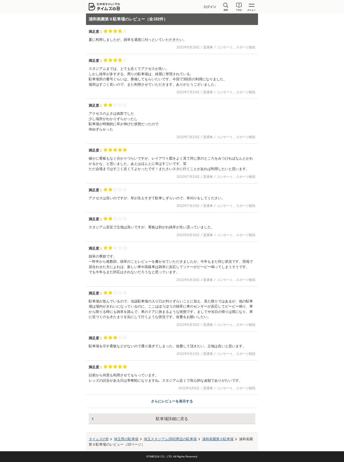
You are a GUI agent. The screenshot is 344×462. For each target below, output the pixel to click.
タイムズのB (99, 439)
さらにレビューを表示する (172, 401)
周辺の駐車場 (170, 439)
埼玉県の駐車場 (126, 439)
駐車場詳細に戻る (172, 418)
